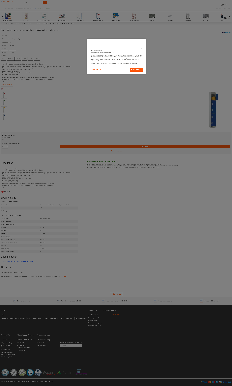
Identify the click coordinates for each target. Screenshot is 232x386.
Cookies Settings (96, 69)
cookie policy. (95, 64)
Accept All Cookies (136, 69)
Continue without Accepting (137, 48)
